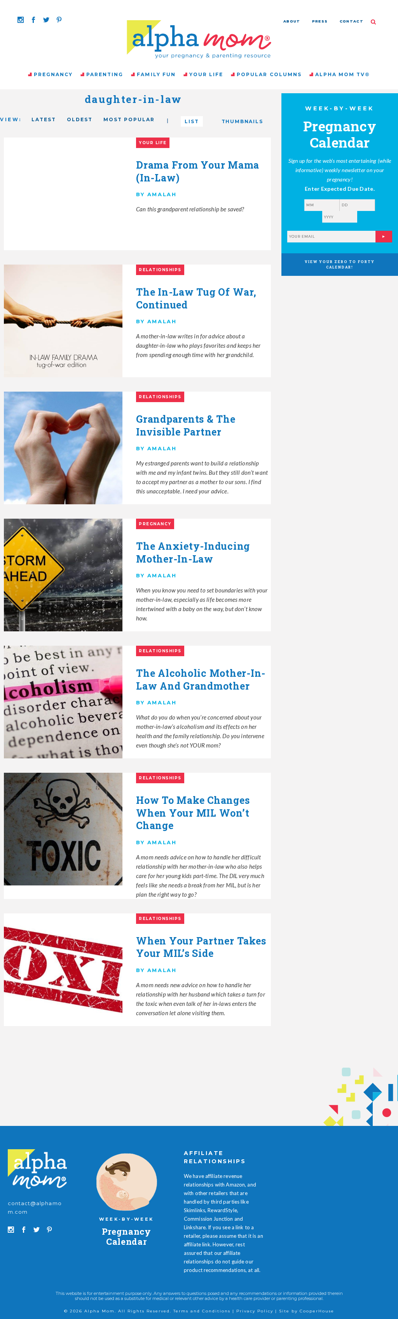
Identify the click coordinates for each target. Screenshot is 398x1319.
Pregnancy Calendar (126, 1236)
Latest (43, 119)
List (192, 121)
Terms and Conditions (201, 1311)
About (291, 21)
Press (320, 21)
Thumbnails (242, 121)
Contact (351, 21)
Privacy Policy (254, 1311)
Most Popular (129, 119)
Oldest (80, 119)
